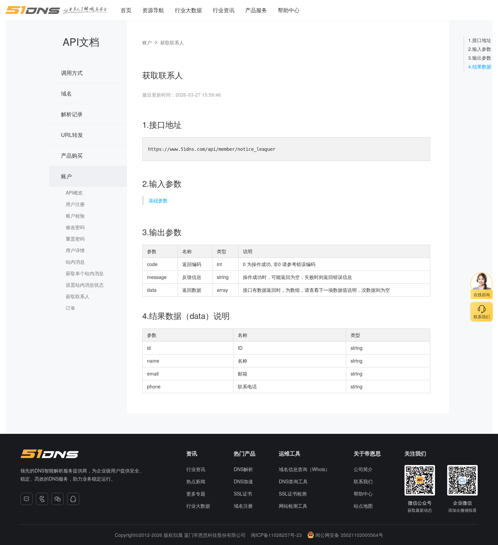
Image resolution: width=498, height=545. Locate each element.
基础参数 (158, 200)
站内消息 (75, 261)
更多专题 (195, 493)
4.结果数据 (479, 66)
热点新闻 (195, 481)
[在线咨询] (26, 499)
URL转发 (72, 135)
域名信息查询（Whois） (304, 469)
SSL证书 (243, 493)
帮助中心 (288, 10)
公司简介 (363, 469)
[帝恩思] (49, 453)
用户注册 (75, 204)
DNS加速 (243, 481)
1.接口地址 (479, 40)
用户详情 (75, 250)
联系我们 (363, 481)
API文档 (81, 41)
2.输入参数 (479, 48)
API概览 (74, 192)
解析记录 (72, 114)
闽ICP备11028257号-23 (276, 534)
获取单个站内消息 (85, 273)
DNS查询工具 (293, 481)
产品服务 (256, 10)
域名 (66, 93)
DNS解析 (243, 469)
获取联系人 (77, 296)
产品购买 (72, 155)
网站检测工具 (293, 505)
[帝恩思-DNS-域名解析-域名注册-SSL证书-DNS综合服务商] (56, 10)
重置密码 (75, 238)
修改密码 (75, 227)
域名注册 (243, 505)
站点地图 (363, 505)
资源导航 (153, 10)
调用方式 (72, 73)
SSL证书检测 (293, 493)
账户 (66, 176)
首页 (126, 10)
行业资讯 (223, 10)
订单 (70, 307)
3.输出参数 (479, 57)
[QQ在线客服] (73, 499)
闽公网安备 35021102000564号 (349, 534)
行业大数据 (188, 10)
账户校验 (75, 215)
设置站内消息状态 (85, 284)
